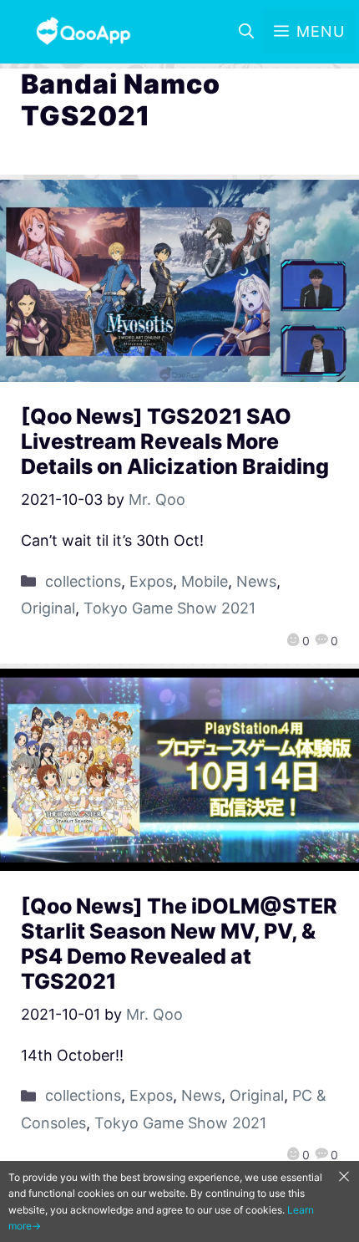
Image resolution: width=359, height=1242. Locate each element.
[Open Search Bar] (246, 31)
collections (83, 581)
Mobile (204, 581)
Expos (151, 581)
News (256, 581)
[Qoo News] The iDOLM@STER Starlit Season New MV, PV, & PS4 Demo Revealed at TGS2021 (179, 943)
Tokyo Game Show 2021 (169, 608)
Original (48, 608)
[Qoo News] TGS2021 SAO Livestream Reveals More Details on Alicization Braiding (175, 441)
